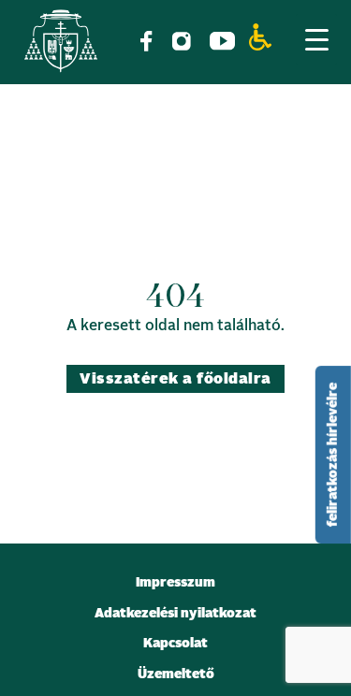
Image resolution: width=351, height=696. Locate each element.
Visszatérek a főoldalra (175, 378)
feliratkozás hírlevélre (333, 455)
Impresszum (175, 582)
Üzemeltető (176, 674)
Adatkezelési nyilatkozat (175, 613)
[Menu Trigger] (316, 39)
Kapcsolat (175, 643)
